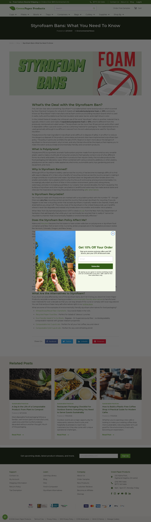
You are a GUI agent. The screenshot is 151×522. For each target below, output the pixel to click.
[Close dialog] (113, 233)
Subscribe (96, 266)
